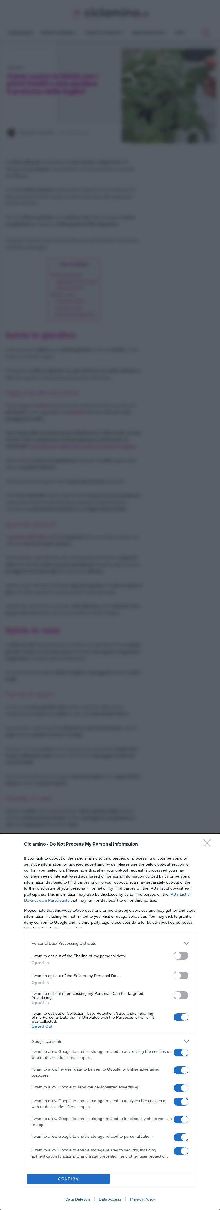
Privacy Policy (142, 1199)
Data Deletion (77, 1199)
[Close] (208, 844)
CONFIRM (68, 1179)
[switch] (181, 956)
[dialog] (110, 1021)
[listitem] (110, 943)
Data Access (110, 1199)
